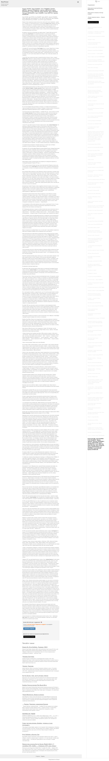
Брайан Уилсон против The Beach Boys (34, 685)
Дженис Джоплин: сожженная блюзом (35, 704)
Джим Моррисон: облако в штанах (33, 694)
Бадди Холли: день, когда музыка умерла (35, 675)
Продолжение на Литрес (93, 22)
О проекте (38, 756)
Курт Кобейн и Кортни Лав (30, 734)
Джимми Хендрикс (28, 656)
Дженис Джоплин (27, 666)
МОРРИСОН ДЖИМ (28, 714)
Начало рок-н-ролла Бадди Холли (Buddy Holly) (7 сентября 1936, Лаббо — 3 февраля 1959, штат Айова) (39, 745)
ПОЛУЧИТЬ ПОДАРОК (29, 628)
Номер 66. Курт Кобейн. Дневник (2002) (35, 647)
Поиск (97, 1)
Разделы (43, 756)
